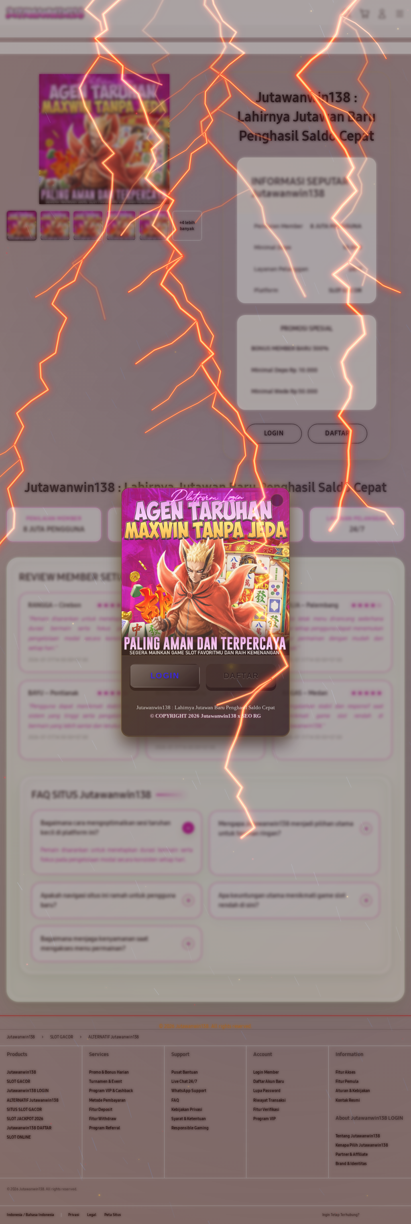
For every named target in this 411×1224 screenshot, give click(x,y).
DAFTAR (241, 675)
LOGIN (165, 675)
